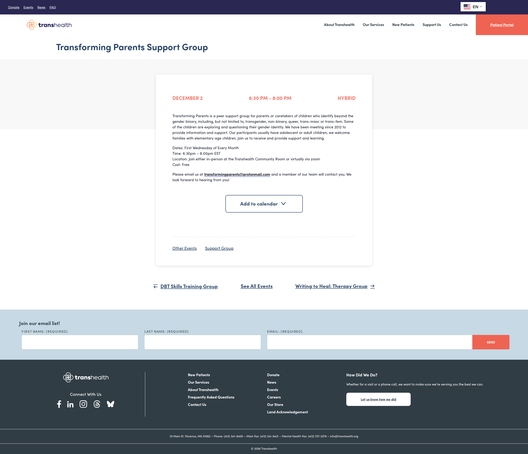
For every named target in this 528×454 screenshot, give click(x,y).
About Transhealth (339, 24)
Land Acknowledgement (287, 412)
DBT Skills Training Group (189, 286)
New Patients (403, 24)
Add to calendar (259, 204)
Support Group (219, 248)
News (41, 7)
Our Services (373, 24)
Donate (13, 7)
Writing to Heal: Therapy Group (331, 286)
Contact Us (458, 24)
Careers (274, 397)
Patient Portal (502, 24)
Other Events (184, 248)
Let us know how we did (378, 399)
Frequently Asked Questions (211, 397)
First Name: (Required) (45, 331)
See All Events (257, 286)
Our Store (275, 404)
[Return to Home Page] (49, 24)
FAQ (53, 7)
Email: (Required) (285, 331)
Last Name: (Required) (166, 331)
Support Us (432, 24)
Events (28, 7)
